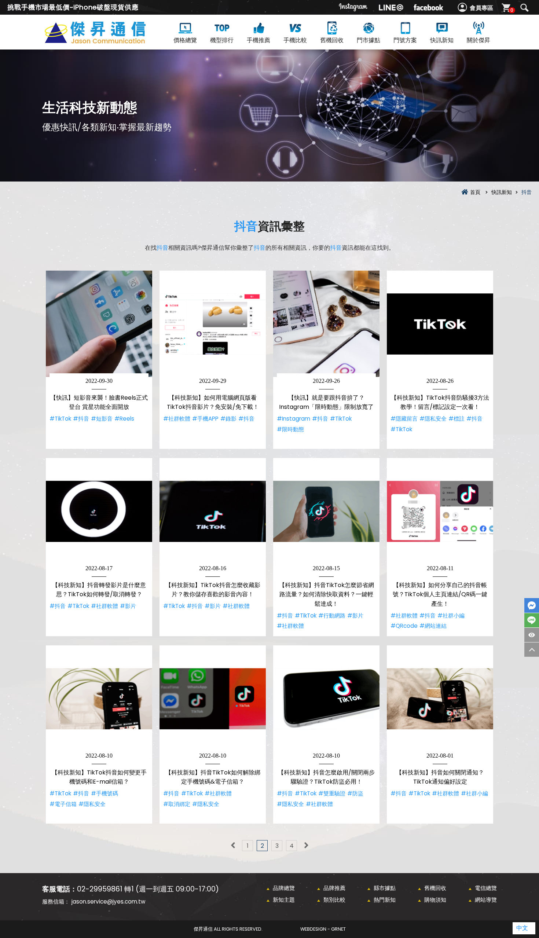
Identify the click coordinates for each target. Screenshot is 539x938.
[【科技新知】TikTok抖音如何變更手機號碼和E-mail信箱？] (99, 698)
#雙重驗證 (331, 793)
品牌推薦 (334, 888)
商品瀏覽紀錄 (532, 635)
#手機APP (205, 418)
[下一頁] (306, 845)
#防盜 (355, 793)
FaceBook (532, 605)
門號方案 (405, 40)
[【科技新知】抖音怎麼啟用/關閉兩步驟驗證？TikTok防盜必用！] (326, 698)
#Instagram (293, 418)
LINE (532, 620)
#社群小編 (451, 615)
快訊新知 (442, 40)
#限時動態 (290, 429)
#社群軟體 (176, 418)
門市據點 (368, 40)
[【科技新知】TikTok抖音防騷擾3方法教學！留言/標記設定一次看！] (440, 324)
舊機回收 (332, 40)
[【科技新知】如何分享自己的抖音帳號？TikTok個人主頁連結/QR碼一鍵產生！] (440, 511)
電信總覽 (486, 888)
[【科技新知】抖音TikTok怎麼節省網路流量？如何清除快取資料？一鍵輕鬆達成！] (326, 511)
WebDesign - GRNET (323, 929)
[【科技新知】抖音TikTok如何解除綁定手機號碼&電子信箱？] (213, 698)
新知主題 (284, 900)
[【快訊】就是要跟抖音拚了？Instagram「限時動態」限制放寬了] (326, 324)
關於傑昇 (478, 40)
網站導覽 (486, 900)
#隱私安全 (433, 418)
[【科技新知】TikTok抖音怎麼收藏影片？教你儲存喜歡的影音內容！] (213, 511)
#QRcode (404, 626)
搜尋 (524, 7)
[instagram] (353, 7)
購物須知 (435, 900)
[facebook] (428, 7)
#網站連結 (433, 626)
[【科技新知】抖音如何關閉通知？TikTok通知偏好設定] (440, 698)
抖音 (246, 226)
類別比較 (334, 900)
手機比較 (295, 40)
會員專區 (481, 8)
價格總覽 (185, 40)
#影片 (128, 606)
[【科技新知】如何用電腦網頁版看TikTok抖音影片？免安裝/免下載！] (213, 324)
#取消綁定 (176, 804)
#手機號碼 (104, 793)
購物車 (511, 10)
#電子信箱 (63, 804)
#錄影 (228, 418)
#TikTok (60, 418)
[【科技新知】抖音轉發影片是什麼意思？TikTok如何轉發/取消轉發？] (99, 511)
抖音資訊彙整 (108, 41)
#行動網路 (331, 615)
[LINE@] (391, 7)
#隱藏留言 (404, 418)
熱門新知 (385, 900)
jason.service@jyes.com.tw (108, 901)
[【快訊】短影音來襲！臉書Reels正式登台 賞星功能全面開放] (99, 324)
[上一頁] (232, 845)
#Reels (124, 418)
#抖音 (81, 418)
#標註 (456, 418)
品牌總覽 (284, 888)
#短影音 (102, 418)
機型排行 (222, 40)
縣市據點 (385, 888)
